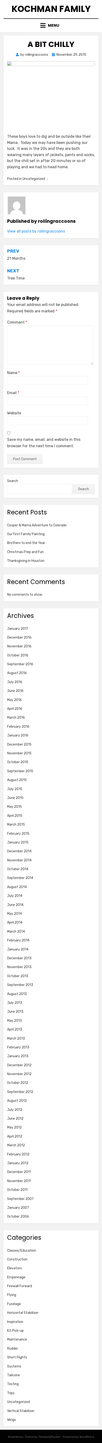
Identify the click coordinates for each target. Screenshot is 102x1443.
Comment (17, 322)
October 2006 (18, 1216)
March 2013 (16, 1039)
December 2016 (19, 637)
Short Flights (17, 1357)
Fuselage (14, 1304)
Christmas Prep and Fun (25, 552)
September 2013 (20, 985)
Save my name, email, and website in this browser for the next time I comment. (43, 442)
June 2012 (15, 1119)
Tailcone (13, 1375)
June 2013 (15, 1012)
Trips (10, 1393)
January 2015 (17, 842)
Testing (13, 1384)
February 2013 (18, 1047)
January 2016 (17, 735)
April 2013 (14, 1029)
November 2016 (19, 646)
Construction (17, 1259)
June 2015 (15, 798)
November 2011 (19, 1181)
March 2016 (16, 718)
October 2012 (17, 1083)
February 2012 (18, 1154)
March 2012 (16, 1145)
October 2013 (17, 976)
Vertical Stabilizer (20, 1411)
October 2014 (17, 869)
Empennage (16, 1277)
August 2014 (17, 887)
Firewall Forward (19, 1286)
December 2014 (19, 851)
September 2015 (20, 771)
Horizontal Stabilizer (22, 1313)
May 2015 (14, 807)
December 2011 (19, 1172)
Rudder (12, 1348)
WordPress (86, 1436)
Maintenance (17, 1339)
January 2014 (17, 949)
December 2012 (19, 1065)
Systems (14, 1366)
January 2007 (18, 1208)
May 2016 (14, 700)
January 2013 (17, 1056)
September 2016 (20, 664)
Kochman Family (51, 9)
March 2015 (16, 825)
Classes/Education (21, 1251)
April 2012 (14, 1136)
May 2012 (14, 1127)
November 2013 (19, 967)
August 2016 (17, 673)
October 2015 (17, 762)
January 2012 (17, 1163)
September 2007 (20, 1199)
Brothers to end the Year (26, 543)
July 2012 (14, 1110)
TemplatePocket (49, 1436)
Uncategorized (18, 1402)
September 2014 (20, 878)
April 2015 (14, 816)
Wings (11, 1420)
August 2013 (17, 994)
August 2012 (17, 1101)
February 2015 (18, 834)
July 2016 (14, 682)
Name (13, 373)
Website (14, 413)
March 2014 (16, 932)
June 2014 (15, 905)
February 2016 (18, 727)
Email (13, 393)
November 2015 (19, 753)
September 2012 (20, 1092)
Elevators (14, 1268)
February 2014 (18, 940)
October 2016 (17, 655)
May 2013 (14, 1021)
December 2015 (19, 744)
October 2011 (17, 1190)
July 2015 (14, 789)
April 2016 (14, 709)
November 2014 (19, 860)
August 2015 (17, 780)
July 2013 (14, 1003)
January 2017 (17, 629)
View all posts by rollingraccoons (36, 231)
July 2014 (14, 896)
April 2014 (14, 922)
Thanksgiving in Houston (25, 561)
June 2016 (15, 691)
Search (12, 481)
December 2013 (19, 958)
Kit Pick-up (15, 1331)
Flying (11, 1295)
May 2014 (14, 914)
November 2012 (19, 1074)
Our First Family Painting (26, 534)
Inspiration (15, 1322)
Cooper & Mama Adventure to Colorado (37, 525)
